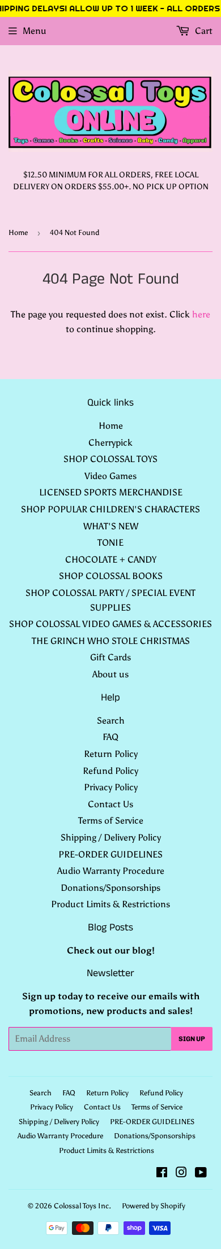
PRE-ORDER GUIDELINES (110, 854)
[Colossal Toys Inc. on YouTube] (201, 1173)
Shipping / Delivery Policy (111, 837)
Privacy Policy (111, 787)
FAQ (110, 737)
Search (111, 720)
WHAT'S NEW (110, 526)
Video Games (110, 476)
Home (18, 232)
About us (110, 674)
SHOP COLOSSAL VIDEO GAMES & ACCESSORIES (110, 624)
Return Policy (111, 753)
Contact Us (110, 804)
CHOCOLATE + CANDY (110, 559)
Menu (34, 30)
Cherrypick (110, 442)
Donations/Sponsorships (110, 887)
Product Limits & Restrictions (110, 904)
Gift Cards (110, 657)
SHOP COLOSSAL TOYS (110, 459)
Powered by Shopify (153, 1206)
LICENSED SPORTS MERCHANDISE (110, 492)
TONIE (110, 542)
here (201, 314)
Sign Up (191, 1039)
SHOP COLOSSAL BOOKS (111, 576)
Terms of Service (110, 820)
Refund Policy (110, 770)
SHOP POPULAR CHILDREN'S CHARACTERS (110, 509)
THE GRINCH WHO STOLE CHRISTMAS (111, 641)
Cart (202, 30)
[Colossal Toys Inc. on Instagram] (181, 1173)
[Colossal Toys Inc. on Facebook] (162, 1173)
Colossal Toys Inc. (82, 1206)
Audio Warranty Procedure (110, 870)
